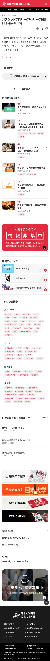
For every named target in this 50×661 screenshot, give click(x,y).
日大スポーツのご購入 (33, 632)
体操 (15, 318)
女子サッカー (10, 358)
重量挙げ (9, 335)
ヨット (15, 321)
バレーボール (37, 348)
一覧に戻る (25, 89)
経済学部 (9, 388)
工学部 (20, 398)
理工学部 (9, 391)
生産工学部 (19, 391)
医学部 (22, 395)
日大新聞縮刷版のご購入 (34, 628)
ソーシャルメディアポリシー (35, 648)
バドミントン (10, 355)
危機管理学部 (20, 388)
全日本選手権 (24, 375)
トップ (3, 9)
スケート (9, 314)
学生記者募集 (9, 632)
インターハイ (28, 371)
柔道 (8, 318)
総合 (9, 9)
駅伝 (8, 371)
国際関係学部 (33, 388)
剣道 (8, 331)
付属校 (22, 9)
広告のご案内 (7, 531)
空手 (8, 328)
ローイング (34, 318)
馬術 (15, 331)
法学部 (29, 391)
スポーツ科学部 (30, 398)
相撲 (22, 325)
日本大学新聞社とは (32, 636)
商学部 (28, 402)
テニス (19, 348)
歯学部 (9, 402)
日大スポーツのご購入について (14, 544)
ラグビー (20, 355)
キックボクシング (11, 325)
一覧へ (44, 418)
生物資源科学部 (11, 395)
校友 (37, 9)
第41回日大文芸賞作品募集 (13, 452)
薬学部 (42, 398)
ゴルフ (20, 351)
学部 (15, 9)
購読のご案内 (9, 624)
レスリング (24, 318)
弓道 (36, 331)
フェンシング (17, 328)
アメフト (29, 355)
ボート (36, 314)
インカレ (39, 371)
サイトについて (9, 646)
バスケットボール (31, 351)
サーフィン (33, 321)
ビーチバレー (29, 358)
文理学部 (31, 395)
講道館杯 (35, 375)
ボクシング (27, 314)
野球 (19, 358)
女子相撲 (37, 325)
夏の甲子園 (17, 371)
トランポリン (28, 328)
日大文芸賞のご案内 (11, 628)
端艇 (29, 325)
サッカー (40, 358)
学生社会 (44, 9)
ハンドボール (10, 351)
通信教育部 (10, 398)
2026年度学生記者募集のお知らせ (16, 440)
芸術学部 (38, 391)
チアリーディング (25, 331)
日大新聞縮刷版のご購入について (15, 537)
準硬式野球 (10, 348)
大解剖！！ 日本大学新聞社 (13, 427)
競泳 (38, 328)
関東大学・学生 (11, 375)
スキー (18, 314)
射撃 (41, 321)
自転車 (24, 321)
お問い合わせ (9, 636)
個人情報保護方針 (10, 648)
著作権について (31, 646)
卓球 (27, 348)
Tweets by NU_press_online (15, 561)
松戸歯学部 (18, 402)
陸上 (8, 321)
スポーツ (30, 9)
